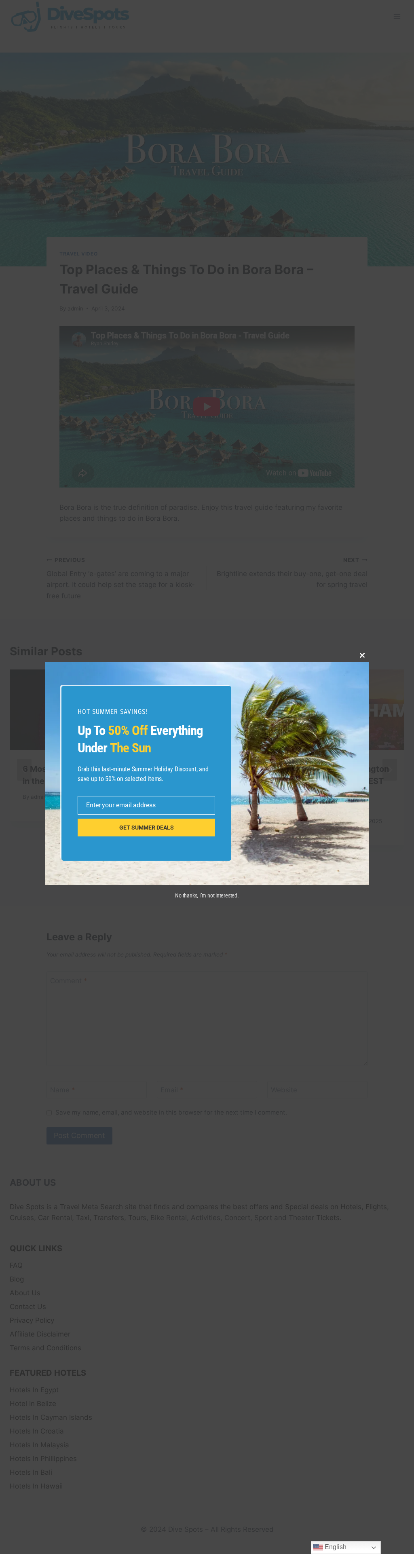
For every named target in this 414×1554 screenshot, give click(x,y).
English (334, 1546)
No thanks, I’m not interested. (207, 895)
